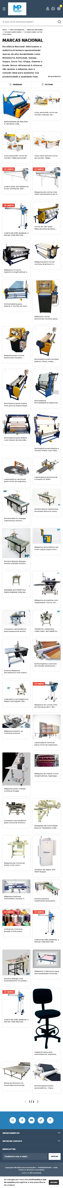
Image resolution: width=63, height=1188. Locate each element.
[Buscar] (59, 22)
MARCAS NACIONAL (35, 30)
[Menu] (4, 9)
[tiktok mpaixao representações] (41, 1120)
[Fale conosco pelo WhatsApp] (53, 9)
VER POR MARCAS (17, 30)
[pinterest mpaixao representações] (50, 1120)
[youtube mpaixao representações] (31, 1120)
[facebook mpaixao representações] (22, 1120)
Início (4, 30)
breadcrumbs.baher (13, 32)
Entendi (53, 1182)
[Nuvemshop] (31, 1173)
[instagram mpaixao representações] (13, 1120)
